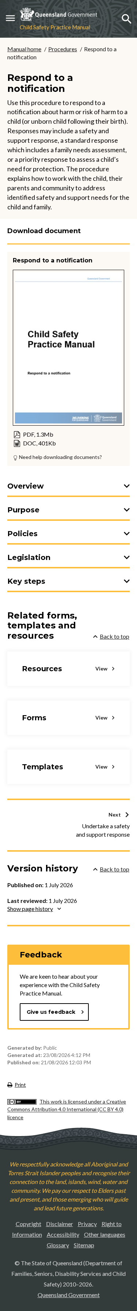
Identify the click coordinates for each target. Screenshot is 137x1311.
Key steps (26, 581)
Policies (22, 533)
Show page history (30, 908)
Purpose (23, 509)
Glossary (58, 1244)
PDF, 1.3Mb (33, 434)
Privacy (87, 1223)
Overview (25, 486)
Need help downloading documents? (60, 457)
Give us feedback (51, 1012)
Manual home (24, 48)
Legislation (28, 557)
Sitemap (84, 1244)
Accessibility (63, 1234)
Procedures (62, 48)
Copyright (28, 1223)
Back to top (114, 636)
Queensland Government (69, 1294)
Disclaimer (59, 1223)
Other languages (104, 1234)
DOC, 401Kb (34, 443)
